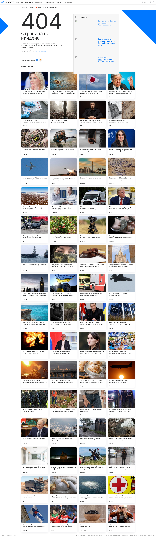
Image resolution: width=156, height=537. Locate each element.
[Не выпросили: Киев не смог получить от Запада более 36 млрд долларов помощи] (63, 374)
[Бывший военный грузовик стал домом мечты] (34, 489)
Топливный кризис (51, 7)
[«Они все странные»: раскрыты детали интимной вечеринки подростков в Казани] (121, 518)
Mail (3, 535)
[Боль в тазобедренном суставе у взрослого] (92, 403)
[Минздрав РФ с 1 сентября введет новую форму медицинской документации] (63, 200)
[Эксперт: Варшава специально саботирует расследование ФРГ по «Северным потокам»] (92, 489)
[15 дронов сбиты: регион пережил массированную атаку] (92, 200)
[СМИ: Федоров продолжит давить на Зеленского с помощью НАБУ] (92, 316)
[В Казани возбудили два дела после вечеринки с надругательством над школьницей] (92, 143)
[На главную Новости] (9, 2)
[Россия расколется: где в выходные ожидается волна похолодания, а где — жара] (92, 229)
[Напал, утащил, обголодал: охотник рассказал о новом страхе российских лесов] (63, 316)
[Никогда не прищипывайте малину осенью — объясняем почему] (63, 229)
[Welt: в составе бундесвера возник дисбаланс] (34, 403)
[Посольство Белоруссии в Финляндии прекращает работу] (34, 518)
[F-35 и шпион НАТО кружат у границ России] (121, 287)
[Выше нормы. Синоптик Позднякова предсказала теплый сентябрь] (121, 345)
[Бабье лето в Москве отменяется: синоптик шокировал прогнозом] (121, 460)
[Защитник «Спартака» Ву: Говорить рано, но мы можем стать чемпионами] (63, 518)
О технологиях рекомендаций (94, 535)
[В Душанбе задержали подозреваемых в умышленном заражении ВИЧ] (34, 114)
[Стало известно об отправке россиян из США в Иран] (121, 374)
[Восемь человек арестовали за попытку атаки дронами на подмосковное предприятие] (34, 143)
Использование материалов (129, 535)
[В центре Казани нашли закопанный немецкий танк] (121, 114)
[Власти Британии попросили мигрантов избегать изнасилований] (92, 171)
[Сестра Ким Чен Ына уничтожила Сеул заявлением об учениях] (92, 345)
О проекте (82, 535)
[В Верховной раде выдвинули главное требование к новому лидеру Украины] (63, 287)
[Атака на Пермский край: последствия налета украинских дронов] (121, 489)
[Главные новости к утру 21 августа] (34, 258)
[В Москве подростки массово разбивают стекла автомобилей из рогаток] (63, 85)
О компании (9, 535)
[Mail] (2, 2)
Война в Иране (29, 7)
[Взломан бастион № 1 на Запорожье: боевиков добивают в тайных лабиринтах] (34, 374)
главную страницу (41, 51)
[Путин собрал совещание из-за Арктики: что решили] (34, 432)
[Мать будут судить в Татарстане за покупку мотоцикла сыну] (34, 229)
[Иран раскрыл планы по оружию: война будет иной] (63, 171)
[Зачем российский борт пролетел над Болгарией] (34, 171)
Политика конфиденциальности (112, 535)
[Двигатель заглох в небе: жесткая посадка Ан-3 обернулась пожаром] (92, 460)
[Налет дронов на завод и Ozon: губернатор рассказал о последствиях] (92, 287)
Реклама (15, 535)
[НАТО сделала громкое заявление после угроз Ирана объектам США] (121, 316)
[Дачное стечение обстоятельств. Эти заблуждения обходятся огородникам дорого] (63, 403)
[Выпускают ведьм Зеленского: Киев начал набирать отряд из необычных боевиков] (63, 258)
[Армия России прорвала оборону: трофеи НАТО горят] (63, 460)
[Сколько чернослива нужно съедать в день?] (92, 518)
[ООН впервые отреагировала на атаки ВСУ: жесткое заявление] (121, 85)
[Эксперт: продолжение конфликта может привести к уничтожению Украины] (121, 432)
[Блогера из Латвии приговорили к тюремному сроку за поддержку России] (121, 229)
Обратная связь (142, 535)
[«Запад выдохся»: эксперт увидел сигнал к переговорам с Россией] (34, 287)
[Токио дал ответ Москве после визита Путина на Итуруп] (92, 85)
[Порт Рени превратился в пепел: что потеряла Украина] (34, 345)
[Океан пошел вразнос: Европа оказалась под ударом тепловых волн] (34, 316)
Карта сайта (151, 535)
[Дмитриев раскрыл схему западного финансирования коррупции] (63, 345)
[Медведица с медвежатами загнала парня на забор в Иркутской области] (92, 432)
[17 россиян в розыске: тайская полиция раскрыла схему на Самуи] (121, 403)
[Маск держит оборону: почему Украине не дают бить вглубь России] (121, 200)
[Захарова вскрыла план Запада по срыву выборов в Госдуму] (121, 258)
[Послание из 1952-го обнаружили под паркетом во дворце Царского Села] (121, 171)
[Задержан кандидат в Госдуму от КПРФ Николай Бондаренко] (92, 258)
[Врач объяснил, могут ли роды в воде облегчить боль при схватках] (63, 489)
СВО (39, 7)
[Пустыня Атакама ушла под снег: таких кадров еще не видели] (34, 200)
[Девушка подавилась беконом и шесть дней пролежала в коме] (34, 460)
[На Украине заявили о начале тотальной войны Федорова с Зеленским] (92, 114)
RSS (77, 535)
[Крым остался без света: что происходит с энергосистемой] (63, 432)
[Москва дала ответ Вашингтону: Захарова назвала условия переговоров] (34, 85)
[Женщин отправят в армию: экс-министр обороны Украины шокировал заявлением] (63, 143)
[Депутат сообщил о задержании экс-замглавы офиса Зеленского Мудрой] (121, 143)
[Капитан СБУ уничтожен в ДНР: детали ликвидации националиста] (63, 114)
